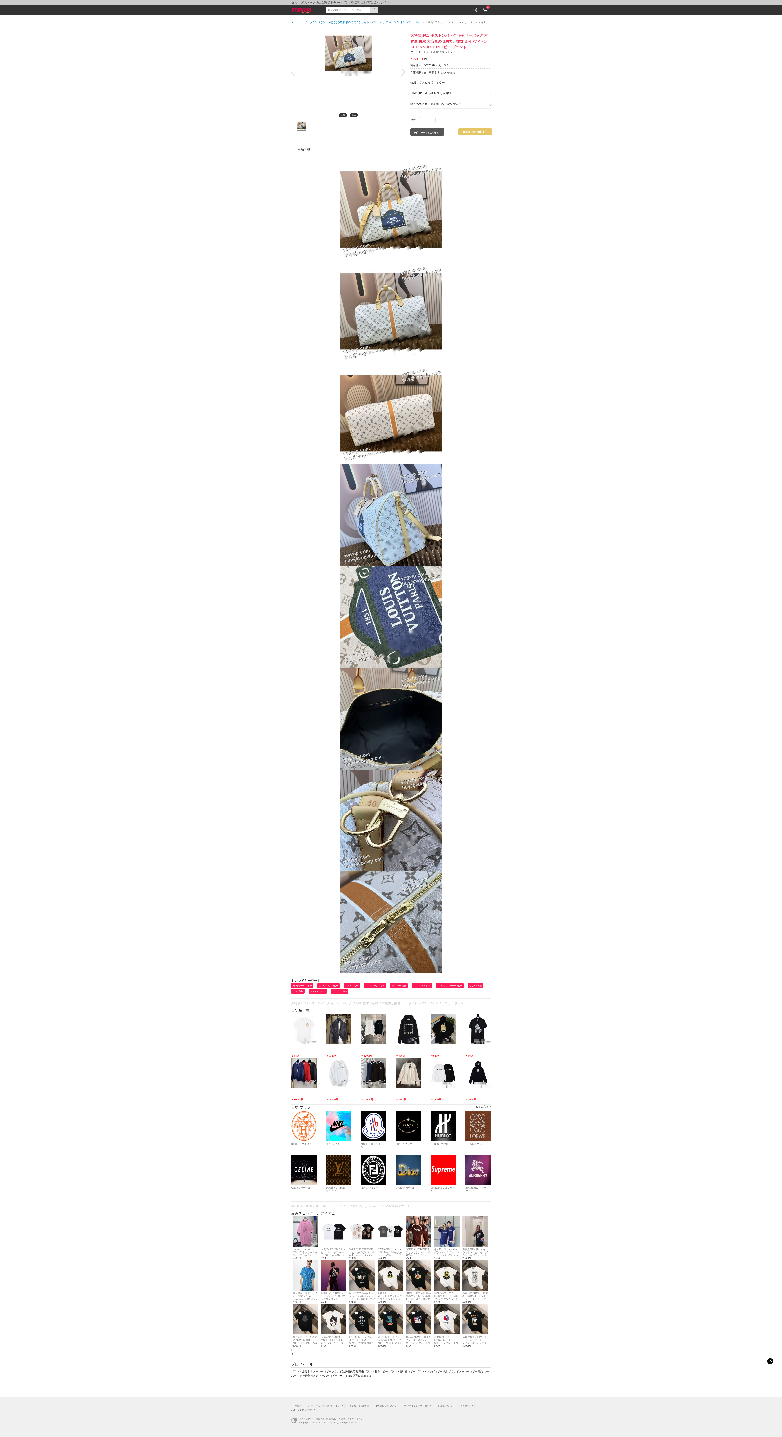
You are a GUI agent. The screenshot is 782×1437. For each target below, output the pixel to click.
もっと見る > (483, 1106)
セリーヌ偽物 (475, 985)
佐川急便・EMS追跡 (358, 1405)
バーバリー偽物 (340, 991)
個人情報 (465, 1405)
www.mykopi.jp (331, 1422)
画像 (343, 115)
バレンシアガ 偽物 (421, 985)
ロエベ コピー (351, 985)
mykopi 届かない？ (386, 1405)
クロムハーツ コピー (375, 985)
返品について (445, 1405)
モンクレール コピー (302, 985)
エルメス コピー (317, 991)
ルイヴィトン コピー (328, 985)
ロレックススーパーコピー (450, 985)
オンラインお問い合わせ (417, 1405)
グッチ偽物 (298, 991)
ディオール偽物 (399, 985)
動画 (354, 115)
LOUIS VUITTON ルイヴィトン (442, 52)
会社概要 (296, 1405)
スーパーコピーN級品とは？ (324, 1405)
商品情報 (304, 149)
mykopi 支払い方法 (301, 1409)
